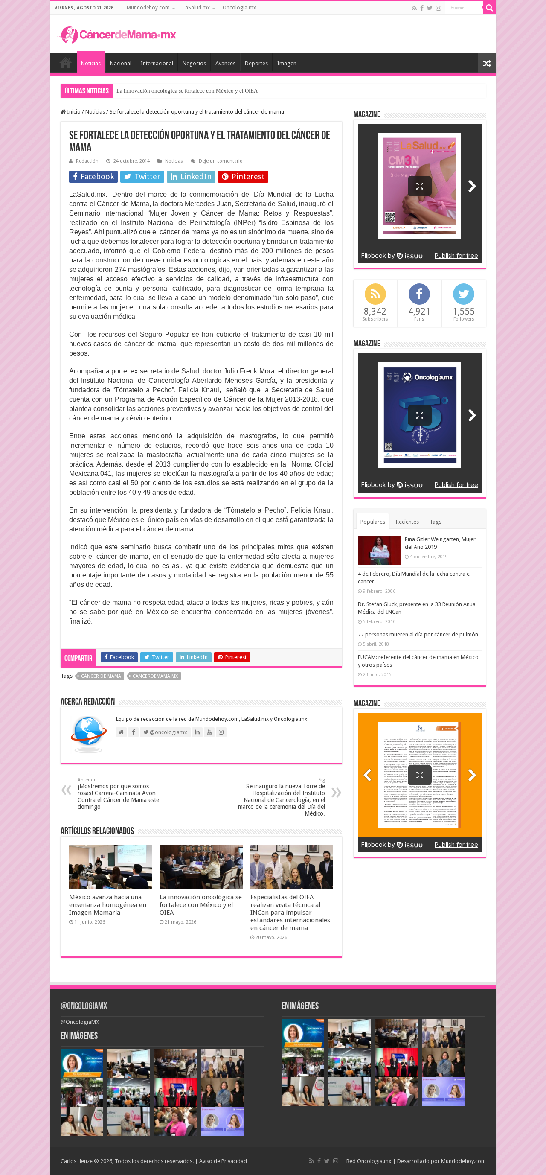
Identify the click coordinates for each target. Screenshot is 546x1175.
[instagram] (438, 8)
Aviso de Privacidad (223, 1161)
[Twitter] (429, 8)
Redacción (87, 161)
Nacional (120, 63)
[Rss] (414, 8)
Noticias (91, 63)
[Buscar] (489, 7)
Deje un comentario (221, 161)
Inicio (66, 62)
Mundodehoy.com (148, 8)
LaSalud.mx (196, 8)
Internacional (157, 63)
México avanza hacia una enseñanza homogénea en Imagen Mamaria (107, 904)
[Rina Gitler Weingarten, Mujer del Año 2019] (379, 550)
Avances (225, 63)
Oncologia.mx (239, 8)
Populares (372, 522)
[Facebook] (421, 8)
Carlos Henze (77, 1161)
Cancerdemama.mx (155, 676)
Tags (435, 522)
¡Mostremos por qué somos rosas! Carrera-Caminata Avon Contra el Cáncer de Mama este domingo (118, 793)
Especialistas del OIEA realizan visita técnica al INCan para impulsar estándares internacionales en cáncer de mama (290, 912)
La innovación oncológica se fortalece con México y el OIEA (187, 90)
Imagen (286, 63)
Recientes (407, 522)
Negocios (194, 63)
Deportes (256, 63)
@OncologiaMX (84, 1007)
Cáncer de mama (101, 676)
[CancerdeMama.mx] (116, 33)
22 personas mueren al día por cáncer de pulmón (418, 634)
